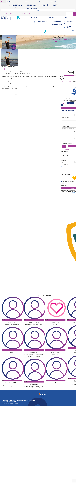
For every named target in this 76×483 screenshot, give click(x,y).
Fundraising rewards (31, 5)
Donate (3, 68)
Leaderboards (30, 7)
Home (3, 1)
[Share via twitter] (54, 41)
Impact (40, 1)
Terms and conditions (57, 7)
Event (10, 1)
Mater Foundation (6, 400)
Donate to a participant (57, 24)
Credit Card (67, 149)
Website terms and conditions (12, 403)
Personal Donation (68, 110)
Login (38, 10)
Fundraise (27, 1)
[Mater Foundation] (42, 395)
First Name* (64, 113)
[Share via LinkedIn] (56, 41)
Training (14, 7)
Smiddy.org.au (45, 5)
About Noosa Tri (15, 4)
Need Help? (53, 1)
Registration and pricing (17, 5)
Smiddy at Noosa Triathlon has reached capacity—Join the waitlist (16, 14)
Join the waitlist (69, 14)
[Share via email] (55, 41)
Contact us (55, 4)
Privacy (4, 403)
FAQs (54, 5)
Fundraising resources (32, 4)
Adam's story (45, 4)
